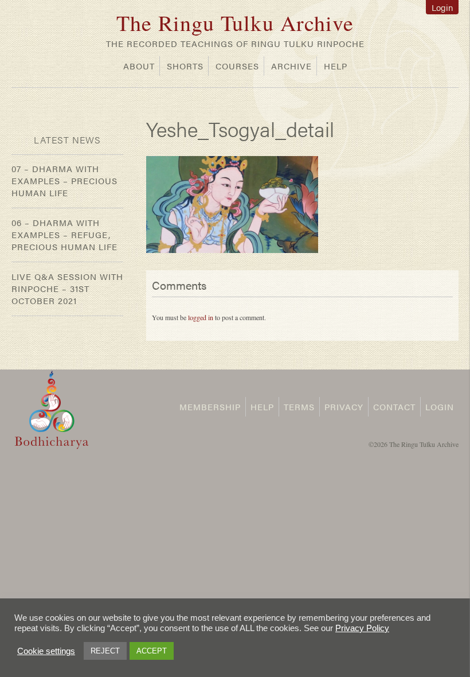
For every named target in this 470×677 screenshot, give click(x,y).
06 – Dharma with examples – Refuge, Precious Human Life (64, 234)
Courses (237, 66)
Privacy (343, 406)
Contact (394, 406)
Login (442, 7)
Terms (299, 406)
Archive (291, 66)
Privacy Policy (362, 628)
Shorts (185, 66)
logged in (200, 317)
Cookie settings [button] (46, 651)
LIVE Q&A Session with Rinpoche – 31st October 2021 (67, 288)
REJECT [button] (105, 651)
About (139, 66)
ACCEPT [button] (151, 651)
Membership (210, 406)
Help (335, 66)
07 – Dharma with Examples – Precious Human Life (64, 180)
